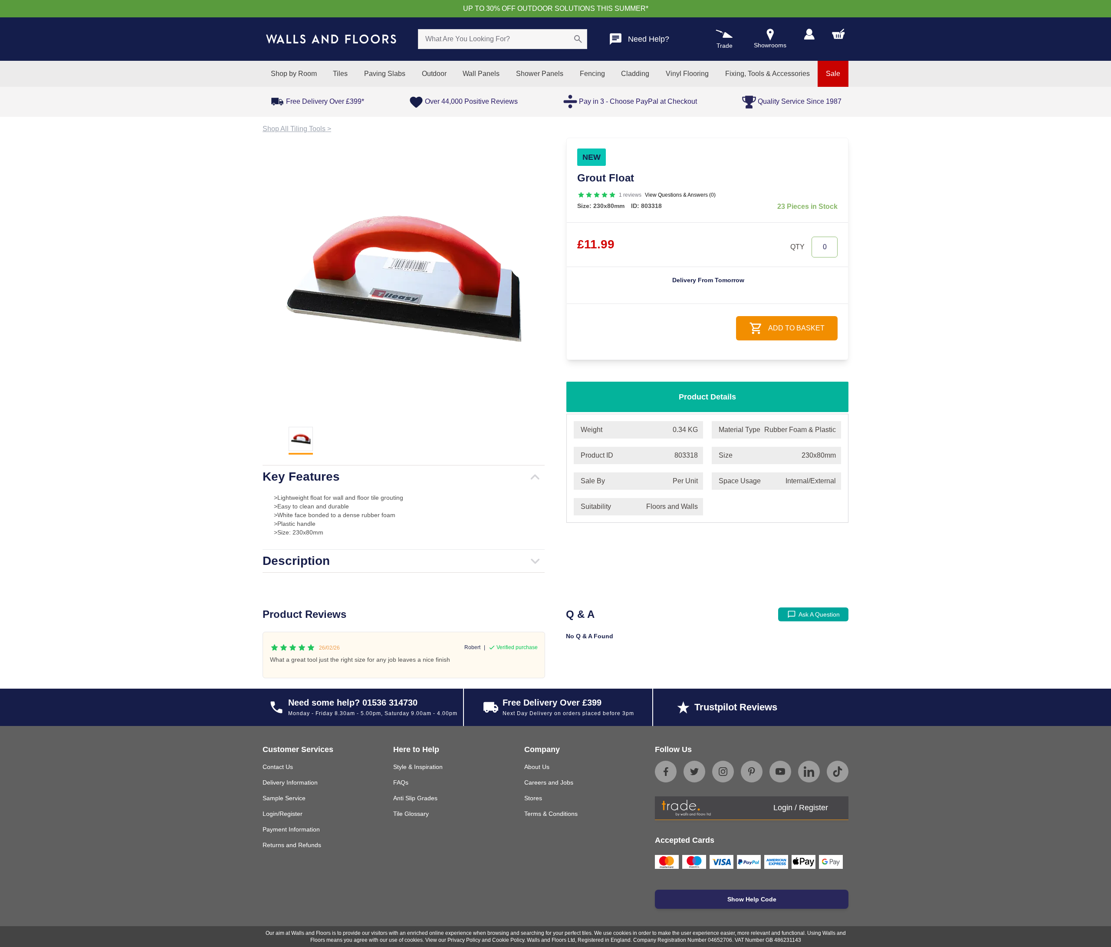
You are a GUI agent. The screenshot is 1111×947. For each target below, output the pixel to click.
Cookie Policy (508, 940)
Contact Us (278, 766)
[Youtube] (780, 771)
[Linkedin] (809, 771)
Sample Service (284, 798)
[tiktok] (837, 771)
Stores (533, 798)
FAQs (400, 782)
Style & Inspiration (418, 766)
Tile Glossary (411, 813)
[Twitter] (694, 771)
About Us (536, 766)
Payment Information (291, 829)
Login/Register (282, 813)
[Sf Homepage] (331, 39)
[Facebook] (666, 771)
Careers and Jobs (548, 782)
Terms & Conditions (551, 813)
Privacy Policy (463, 940)
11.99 (596, 244)
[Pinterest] (751, 771)
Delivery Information (290, 782)
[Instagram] (723, 771)
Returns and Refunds (292, 844)
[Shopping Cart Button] (838, 34)
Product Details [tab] (707, 397)
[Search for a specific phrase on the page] (578, 39)
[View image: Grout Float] (404, 279)
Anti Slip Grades (415, 798)
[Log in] (809, 34)
